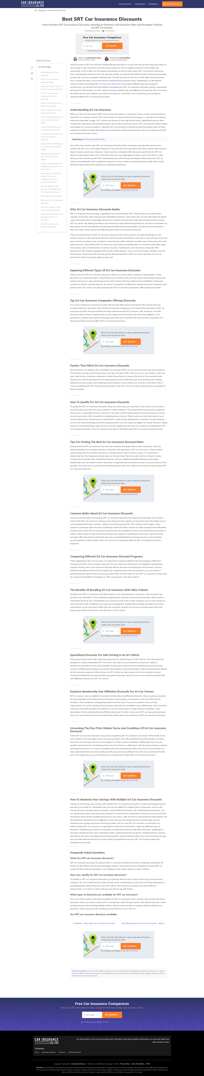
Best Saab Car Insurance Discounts (99, 923)
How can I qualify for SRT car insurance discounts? (51, 208)
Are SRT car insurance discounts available (49, 225)
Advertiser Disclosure (43, 60)
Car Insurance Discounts (56, 10)
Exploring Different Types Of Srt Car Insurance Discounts (52, 87)
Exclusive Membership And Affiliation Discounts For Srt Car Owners (51, 166)
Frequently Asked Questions (52, 196)
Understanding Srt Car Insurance (50, 73)
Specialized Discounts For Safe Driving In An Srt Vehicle (51, 157)
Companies (140, 4)
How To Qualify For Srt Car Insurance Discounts (51, 111)
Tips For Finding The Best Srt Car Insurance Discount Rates (52, 120)
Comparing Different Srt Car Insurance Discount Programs (52, 137)
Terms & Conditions (138, 1064)
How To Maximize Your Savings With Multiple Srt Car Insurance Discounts (51, 189)
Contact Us (62, 1052)
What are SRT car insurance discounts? (52, 201)
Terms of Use (112, 51)
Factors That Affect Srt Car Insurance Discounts (51, 104)
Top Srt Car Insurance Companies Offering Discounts (49, 96)
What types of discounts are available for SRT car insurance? (52, 217)
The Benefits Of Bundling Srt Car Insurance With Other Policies (52, 147)
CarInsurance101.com (78, 1064)
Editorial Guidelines (79, 971)
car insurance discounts (109, 84)
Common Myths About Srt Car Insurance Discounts (51, 128)
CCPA (148, 1064)
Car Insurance (125, 4)
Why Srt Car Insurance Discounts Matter (50, 80)
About (37, 1052)
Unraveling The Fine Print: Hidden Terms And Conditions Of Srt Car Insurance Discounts (51, 177)
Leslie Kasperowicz (93, 58)
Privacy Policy (125, 1064)
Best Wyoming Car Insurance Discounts (139, 923)
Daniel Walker (124, 58)
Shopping (153, 4)
